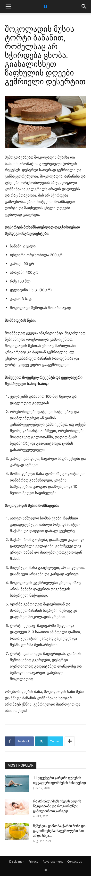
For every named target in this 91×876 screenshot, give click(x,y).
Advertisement (53, 861)
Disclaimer (16, 861)
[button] (8, 6)
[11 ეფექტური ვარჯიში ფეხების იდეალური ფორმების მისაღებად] (17, 783)
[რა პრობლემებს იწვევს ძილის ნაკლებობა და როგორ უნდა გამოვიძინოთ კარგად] (17, 807)
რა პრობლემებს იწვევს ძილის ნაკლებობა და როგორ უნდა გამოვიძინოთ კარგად (57, 806)
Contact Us (74, 861)
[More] (70, 741)
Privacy (33, 861)
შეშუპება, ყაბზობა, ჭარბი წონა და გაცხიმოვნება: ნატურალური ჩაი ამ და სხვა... (59, 831)
